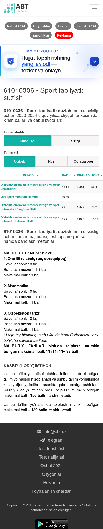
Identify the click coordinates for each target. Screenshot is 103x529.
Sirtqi (75, 140)
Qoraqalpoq (83, 161)
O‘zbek (19, 161)
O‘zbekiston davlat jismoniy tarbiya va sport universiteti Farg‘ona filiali (30, 207)
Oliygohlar (51, 474)
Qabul (67, 175)
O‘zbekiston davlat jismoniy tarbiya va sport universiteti (30, 186)
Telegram (54, 440)
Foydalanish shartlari (52, 491)
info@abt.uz (54, 431)
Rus (51, 161)
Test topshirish (51, 448)
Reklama (51, 482)
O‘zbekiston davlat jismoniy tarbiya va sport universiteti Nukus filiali (30, 219)
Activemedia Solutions (79, 505)
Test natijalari (51, 457)
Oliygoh (29, 175)
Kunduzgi (27, 140)
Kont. (95, 175)
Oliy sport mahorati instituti (19, 197)
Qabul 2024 (51, 465)
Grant (82, 175)
